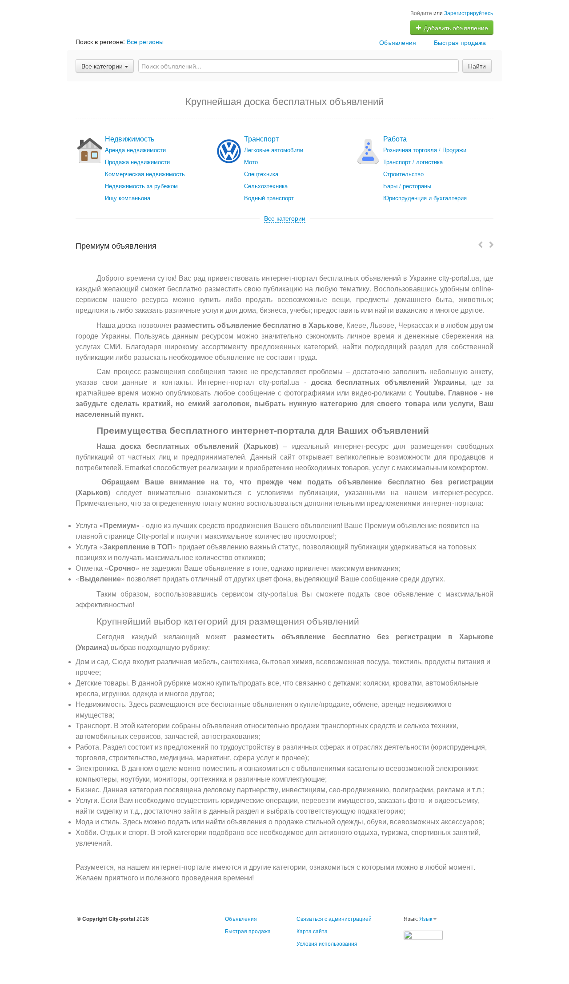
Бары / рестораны (407, 185)
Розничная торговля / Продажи (424, 149)
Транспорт (261, 138)
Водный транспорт (269, 198)
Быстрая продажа (460, 42)
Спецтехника (261, 173)
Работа (395, 138)
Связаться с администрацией (334, 918)
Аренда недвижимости (135, 149)
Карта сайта (312, 931)
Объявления (397, 42)
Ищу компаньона (127, 198)
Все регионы (145, 41)
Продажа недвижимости (137, 161)
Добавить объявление (455, 27)
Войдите (421, 12)
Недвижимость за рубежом (141, 185)
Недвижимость (129, 138)
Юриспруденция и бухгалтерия (425, 198)
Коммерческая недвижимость (145, 173)
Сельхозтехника (266, 185)
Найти (477, 65)
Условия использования (327, 943)
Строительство (403, 173)
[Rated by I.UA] (423, 934)
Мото (251, 161)
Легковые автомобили (273, 149)
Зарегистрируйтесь (468, 12)
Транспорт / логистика (413, 161)
